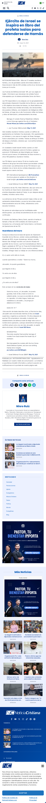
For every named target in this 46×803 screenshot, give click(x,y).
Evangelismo (10, 493)
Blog (7, 515)
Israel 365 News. (25, 327)
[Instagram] (40, 8)
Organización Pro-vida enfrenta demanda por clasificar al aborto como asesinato (28, 464)
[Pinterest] (31, 719)
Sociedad (26, 16)
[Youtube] (35, 8)
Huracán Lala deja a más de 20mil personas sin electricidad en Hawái (13, 700)
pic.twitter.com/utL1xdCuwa (26, 179)
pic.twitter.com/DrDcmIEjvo (26, 123)
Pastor (8, 500)
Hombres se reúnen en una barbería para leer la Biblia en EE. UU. (28, 455)
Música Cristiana (11, 496)
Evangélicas (10, 511)
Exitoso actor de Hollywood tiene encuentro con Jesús (13, 679)
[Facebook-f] (32, 8)
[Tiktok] (43, 8)
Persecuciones (10, 485)
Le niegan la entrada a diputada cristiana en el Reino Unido (28, 445)
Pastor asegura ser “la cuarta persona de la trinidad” (33, 700)
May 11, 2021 (31, 128)
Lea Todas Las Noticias (23, 424)
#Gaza (14, 123)
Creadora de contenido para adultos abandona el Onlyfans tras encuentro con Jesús (33, 680)
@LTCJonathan (34, 175)
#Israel (9, 123)
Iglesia (8, 489)
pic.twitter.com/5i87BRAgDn (16, 350)
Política (8, 504)
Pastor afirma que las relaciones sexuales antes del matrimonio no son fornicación (33, 659)
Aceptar (23, 793)
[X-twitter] (38, 8)
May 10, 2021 (33, 184)
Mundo (8, 507)
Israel (21, 16)
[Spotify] (34, 719)
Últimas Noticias (13, 440)
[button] (43, 766)
